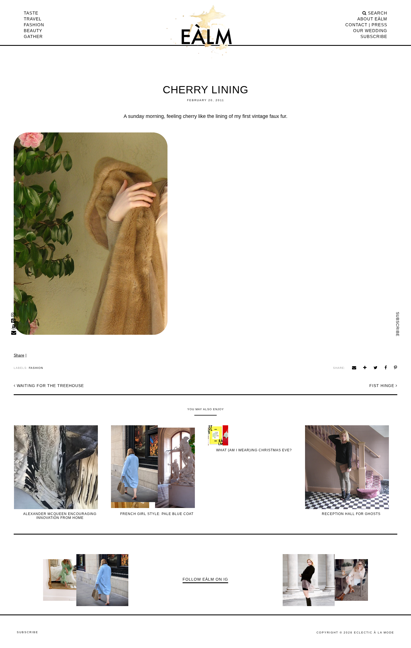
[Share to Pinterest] (395, 367)
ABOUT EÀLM (372, 18)
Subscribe (397, 324)
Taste (31, 13)
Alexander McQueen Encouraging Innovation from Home (59, 516)
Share (19, 355)
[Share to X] (376, 367)
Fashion (34, 24)
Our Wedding (370, 30)
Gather (33, 36)
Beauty (33, 30)
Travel (32, 18)
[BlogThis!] (365, 367)
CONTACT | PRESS (366, 24)
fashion (36, 367)
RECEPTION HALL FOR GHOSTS (351, 514)
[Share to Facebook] (385, 367)
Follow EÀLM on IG (205, 579)
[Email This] (354, 367)
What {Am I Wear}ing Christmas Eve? (254, 450)
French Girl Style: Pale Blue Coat (156, 514)
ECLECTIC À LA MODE (374, 632)
